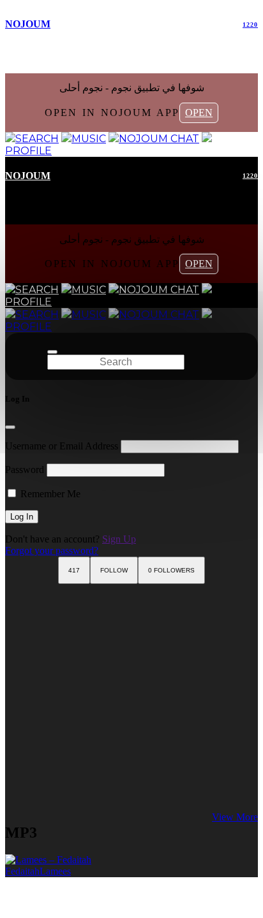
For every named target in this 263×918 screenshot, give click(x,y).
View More (235, 817)
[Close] (10, 427)
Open (199, 112)
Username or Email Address (61, 446)
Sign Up (119, 539)
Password (24, 469)
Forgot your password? (51, 550)
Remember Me (49, 493)
